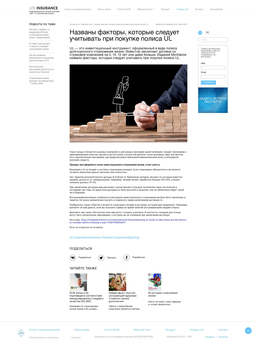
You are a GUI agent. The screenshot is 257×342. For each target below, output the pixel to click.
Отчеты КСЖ (124, 9)
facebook (223, 337)
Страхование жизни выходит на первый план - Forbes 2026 (41, 81)
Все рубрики (216, 9)
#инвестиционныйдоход (120, 237)
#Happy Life (182, 9)
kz (207, 32)
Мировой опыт (144, 9)
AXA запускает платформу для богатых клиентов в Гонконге (41, 69)
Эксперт (199, 9)
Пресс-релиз (104, 9)
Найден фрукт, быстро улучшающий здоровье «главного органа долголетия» (122, 297)
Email (203, 72)
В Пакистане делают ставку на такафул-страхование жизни (39, 46)
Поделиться (84, 258)
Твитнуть (111, 258)
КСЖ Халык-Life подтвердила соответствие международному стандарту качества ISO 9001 (86, 297)
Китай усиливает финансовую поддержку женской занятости (41, 58)
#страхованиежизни (86, 237)
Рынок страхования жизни (78, 9)
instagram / (212, 337)
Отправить (208, 82)
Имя (203, 63)
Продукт (165, 9)
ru (200, 32)
